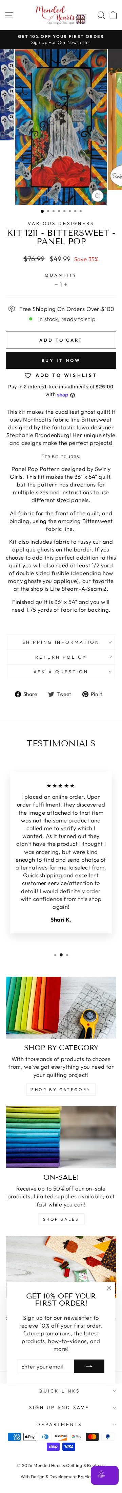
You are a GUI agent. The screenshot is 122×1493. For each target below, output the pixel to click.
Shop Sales (61, 1219)
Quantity (61, 275)
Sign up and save (59, 1407)
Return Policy (61, 657)
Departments (59, 1424)
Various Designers (61, 223)
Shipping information (61, 642)
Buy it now (61, 360)
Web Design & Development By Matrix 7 (61, 1476)
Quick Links (59, 1391)
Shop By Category (61, 1089)
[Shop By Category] (61, 1008)
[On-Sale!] (61, 1137)
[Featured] (61, 1267)
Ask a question (61, 671)
